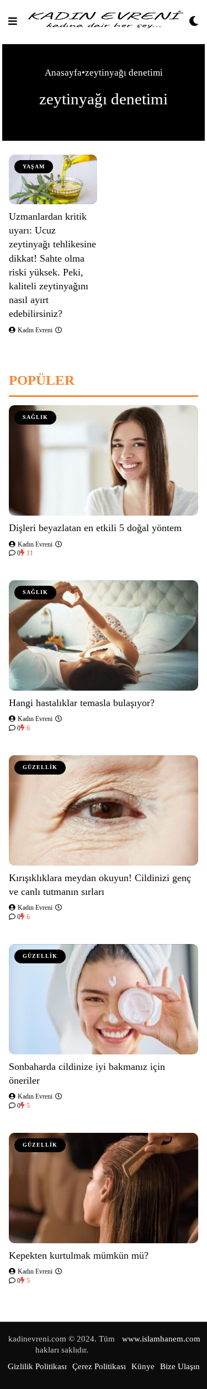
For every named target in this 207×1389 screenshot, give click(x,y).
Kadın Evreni (34, 330)
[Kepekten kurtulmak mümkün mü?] (103, 1188)
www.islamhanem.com (161, 1338)
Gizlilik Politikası (37, 1366)
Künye (143, 1366)
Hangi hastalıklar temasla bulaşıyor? (82, 702)
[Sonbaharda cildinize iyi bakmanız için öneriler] (103, 999)
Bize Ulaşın (180, 1366)
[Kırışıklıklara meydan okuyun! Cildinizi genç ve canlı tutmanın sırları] (103, 810)
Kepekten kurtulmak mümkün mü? (78, 1255)
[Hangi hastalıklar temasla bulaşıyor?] (103, 635)
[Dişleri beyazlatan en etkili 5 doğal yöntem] (103, 460)
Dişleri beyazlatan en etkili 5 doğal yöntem (95, 527)
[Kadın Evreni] (103, 21)
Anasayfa (63, 72)
